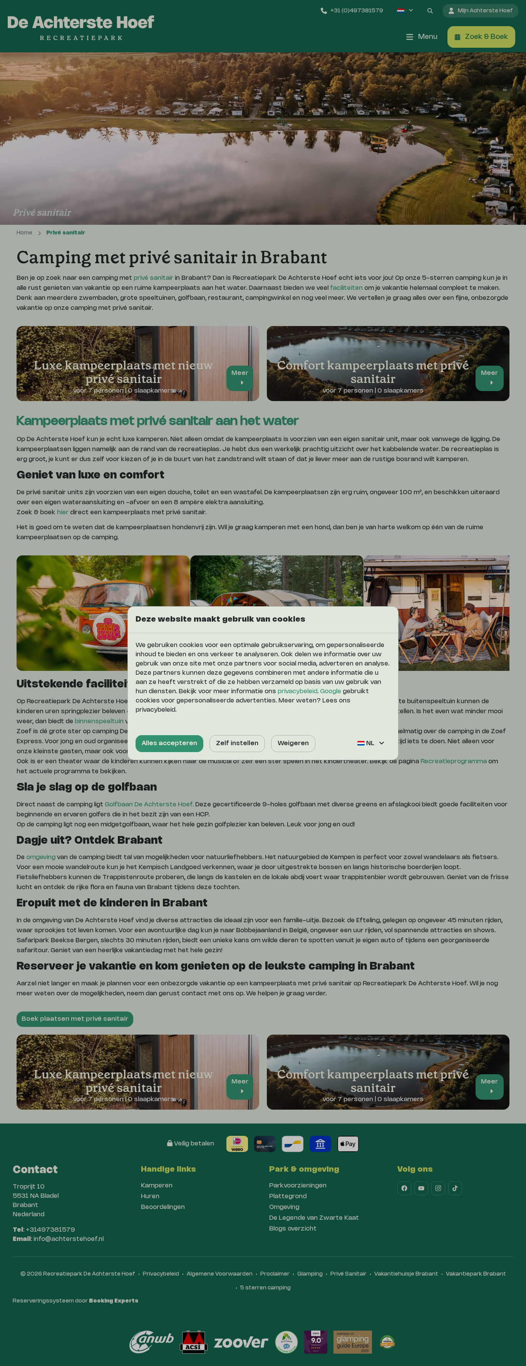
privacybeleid (297, 691)
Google (330, 691)
